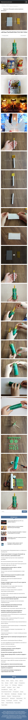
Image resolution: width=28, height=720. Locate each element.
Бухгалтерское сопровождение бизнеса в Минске (11, 640)
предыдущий (5, 35)
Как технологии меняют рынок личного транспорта (12, 561)
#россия (21, 680)
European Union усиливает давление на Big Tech (11, 652)
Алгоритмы (9, 687)
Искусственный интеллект (6, 691)
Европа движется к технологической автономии (12, 664)
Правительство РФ (4, 698)
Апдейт (18, 687)
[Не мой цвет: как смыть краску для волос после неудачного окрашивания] (4, 539)
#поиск (16, 680)
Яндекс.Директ (17, 702)
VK (10, 685)
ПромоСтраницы (19, 698)
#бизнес (3, 680)
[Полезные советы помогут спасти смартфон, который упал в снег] (4, 544)
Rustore (6, 685)
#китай (7, 680)
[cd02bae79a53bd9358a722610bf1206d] (14, 47)
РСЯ (25, 698)
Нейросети (3, 696)
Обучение (9, 696)
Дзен (15, 689)
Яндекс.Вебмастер (9, 702)
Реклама (3, 700)
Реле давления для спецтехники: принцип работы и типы (13, 608)
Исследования (16, 691)
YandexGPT (3, 687)
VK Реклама (14, 685)
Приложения (12, 698)
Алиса (14, 687)
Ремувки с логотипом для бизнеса (8, 646)
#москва (12, 680)
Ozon (2, 685)
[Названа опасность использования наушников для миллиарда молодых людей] (4, 528)
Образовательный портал (6, 1)
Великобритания (4, 689)
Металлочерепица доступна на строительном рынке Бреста (14, 658)
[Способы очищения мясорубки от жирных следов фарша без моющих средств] (4, 533)
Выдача (10, 689)
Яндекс (2, 702)
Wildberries (20, 685)
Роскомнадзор (9, 700)
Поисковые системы (16, 696)
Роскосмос (15, 700)
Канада (21, 691)
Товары (20, 700)
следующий (23, 35)
